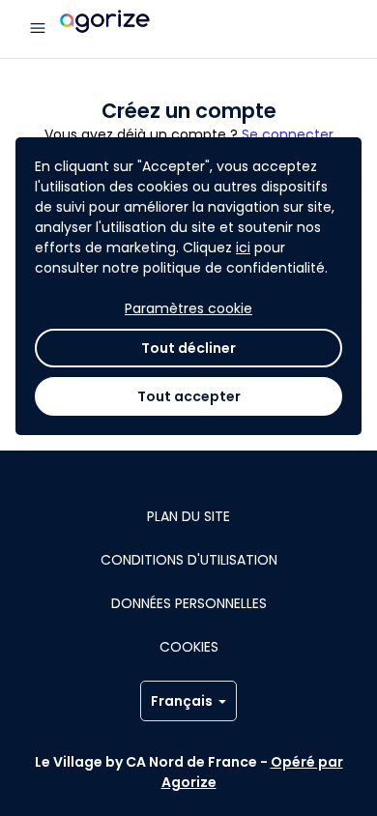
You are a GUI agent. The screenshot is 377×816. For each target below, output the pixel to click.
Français (182, 701)
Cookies (189, 646)
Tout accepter (189, 396)
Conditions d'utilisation (189, 559)
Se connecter (288, 134)
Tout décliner (188, 348)
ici (243, 247)
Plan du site (188, 516)
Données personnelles (189, 603)
